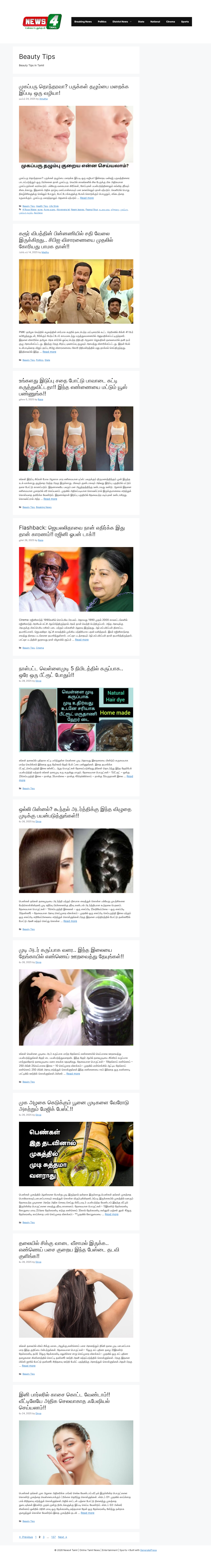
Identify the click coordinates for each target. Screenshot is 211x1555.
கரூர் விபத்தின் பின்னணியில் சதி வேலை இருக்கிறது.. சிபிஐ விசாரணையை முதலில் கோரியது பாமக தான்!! (66, 240)
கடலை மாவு (104, 209)
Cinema (170, 21)
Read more (87, 197)
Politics (102, 21)
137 (54, 1537)
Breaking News (83, 21)
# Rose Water (29, 209)
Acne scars (49, 209)
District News (120, 21)
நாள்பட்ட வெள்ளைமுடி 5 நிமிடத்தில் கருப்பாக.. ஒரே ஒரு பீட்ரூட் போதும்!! (71, 671)
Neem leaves (77, 209)
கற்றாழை (115, 209)
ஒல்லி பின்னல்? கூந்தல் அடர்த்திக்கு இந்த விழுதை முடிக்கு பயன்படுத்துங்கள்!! (75, 812)
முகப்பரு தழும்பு (26, 212)
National (155, 21)
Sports (185, 21)
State (141, 21)
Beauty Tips (29, 206)
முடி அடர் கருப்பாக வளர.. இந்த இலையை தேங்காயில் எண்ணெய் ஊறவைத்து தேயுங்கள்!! (71, 952)
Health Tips (42, 206)
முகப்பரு (124, 209)
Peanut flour (92, 209)
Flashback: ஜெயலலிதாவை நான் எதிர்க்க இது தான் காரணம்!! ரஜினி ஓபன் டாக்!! (72, 530)
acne (40, 209)
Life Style (54, 206)
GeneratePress (148, 1550)
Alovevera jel (63, 209)
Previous (26, 1537)
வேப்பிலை (38, 212)
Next (62, 1537)
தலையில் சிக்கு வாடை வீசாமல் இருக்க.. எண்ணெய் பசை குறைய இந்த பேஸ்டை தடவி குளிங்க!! (69, 1249)
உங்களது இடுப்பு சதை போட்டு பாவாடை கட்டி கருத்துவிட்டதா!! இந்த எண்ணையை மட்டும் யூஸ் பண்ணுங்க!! (73, 387)
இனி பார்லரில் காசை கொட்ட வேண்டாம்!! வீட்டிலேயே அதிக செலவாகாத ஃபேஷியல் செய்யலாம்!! (64, 1401)
